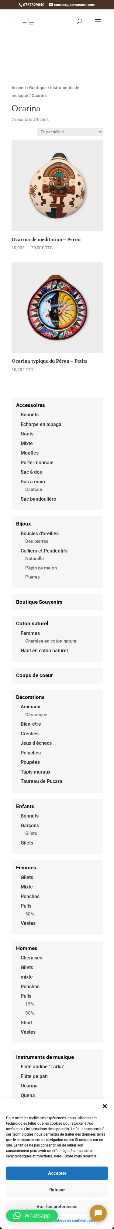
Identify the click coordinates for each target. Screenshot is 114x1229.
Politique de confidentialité (73, 1220)
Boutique (38, 87)
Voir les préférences (57, 1206)
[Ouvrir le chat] (98, 1213)
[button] (105, 1106)
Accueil (19, 87)
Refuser (57, 1190)
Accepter (57, 1173)
